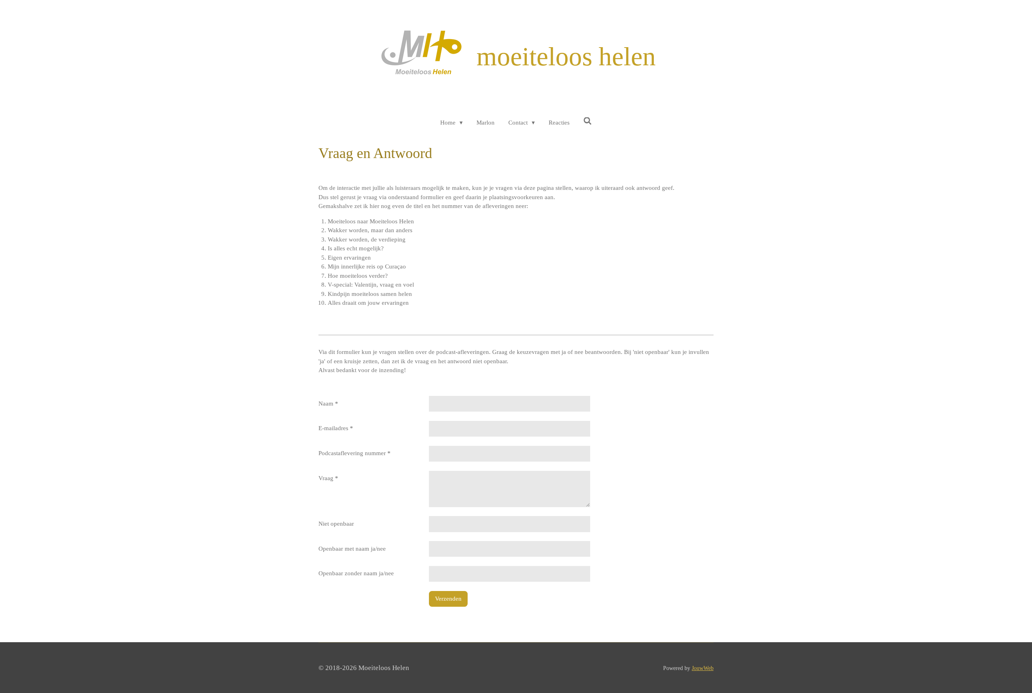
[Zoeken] (587, 121)
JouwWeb (703, 668)
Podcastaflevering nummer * (354, 453)
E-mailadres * (335, 428)
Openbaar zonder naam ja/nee (356, 573)
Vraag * (328, 478)
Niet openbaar (336, 523)
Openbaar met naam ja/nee (352, 548)
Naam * (328, 403)
